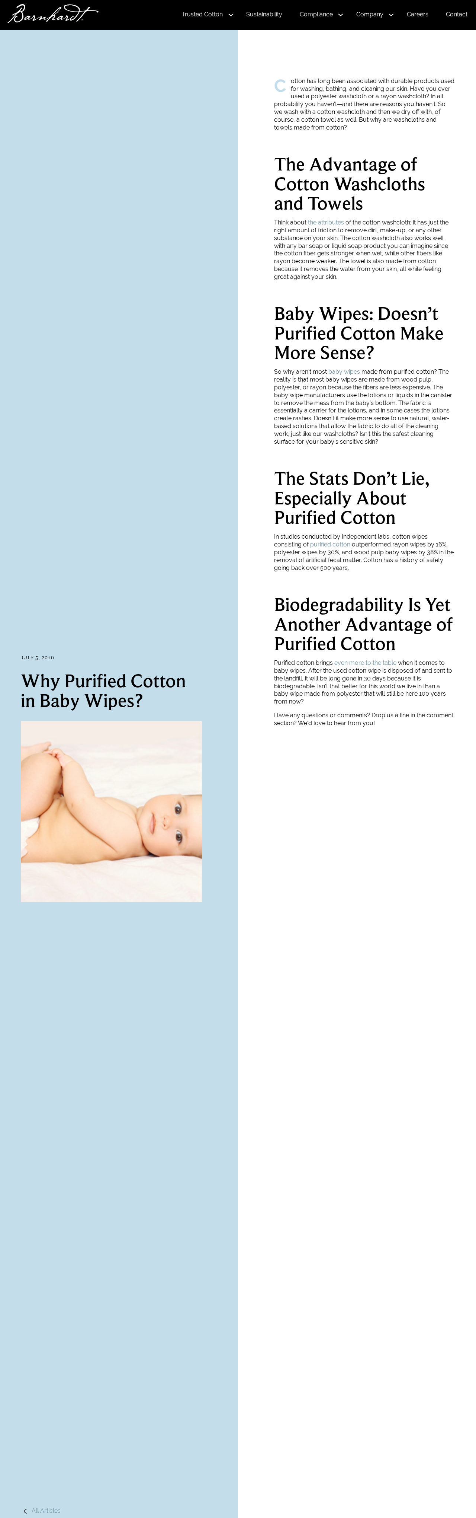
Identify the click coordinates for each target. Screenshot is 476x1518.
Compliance (316, 14)
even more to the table (365, 662)
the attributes (326, 222)
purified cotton (330, 544)
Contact (456, 14)
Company (369, 14)
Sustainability (264, 14)
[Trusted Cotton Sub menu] (231, 15)
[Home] (49, 14)
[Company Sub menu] (391, 15)
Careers (417, 14)
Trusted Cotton (202, 14)
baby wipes (344, 371)
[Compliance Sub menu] (341, 15)
